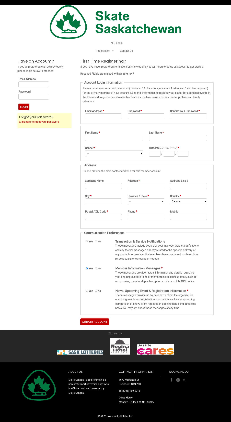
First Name (91, 132)
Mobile (174, 211)
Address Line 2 (179, 180)
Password (134, 111)
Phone (131, 211)
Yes (91, 241)
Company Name (94, 180)
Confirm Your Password (184, 111)
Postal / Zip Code (95, 211)
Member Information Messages (137, 268)
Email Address (93, 111)
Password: (24, 91)
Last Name (155, 132)
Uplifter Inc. (126, 416)
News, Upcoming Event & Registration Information (150, 291)
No (99, 241)
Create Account (94, 321)
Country (174, 196)
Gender (89, 148)
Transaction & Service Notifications (140, 241)
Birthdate (163, 148)
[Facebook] (172, 379)
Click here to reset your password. (39, 121)
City (87, 196)
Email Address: (27, 79)
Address (133, 180)
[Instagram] (178, 379)
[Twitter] (184, 379)
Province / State (137, 196)
